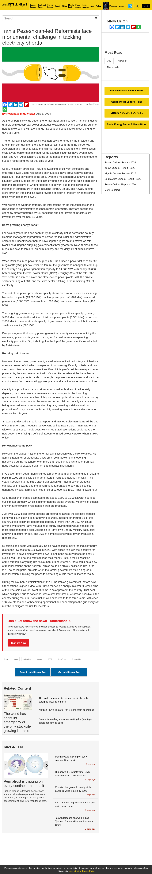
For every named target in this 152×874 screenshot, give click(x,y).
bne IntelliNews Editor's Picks (126, 90)
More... (121, 6)
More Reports (111, 190)
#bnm (6, 659)
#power (39, 659)
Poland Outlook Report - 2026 (120, 162)
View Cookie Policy (86, 871)
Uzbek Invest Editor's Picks (126, 102)
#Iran (16, 659)
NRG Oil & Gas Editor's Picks (126, 113)
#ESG (50, 659)
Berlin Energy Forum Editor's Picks (127, 124)
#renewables (76, 659)
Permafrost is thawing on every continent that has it (24, 783)
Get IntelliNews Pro (69, 672)
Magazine (113, 6)
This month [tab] (113, 67)
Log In (146, 6)
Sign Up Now (18, 643)
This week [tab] (121, 61)
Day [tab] (109, 61)
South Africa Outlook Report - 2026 (122, 179)
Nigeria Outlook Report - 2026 (120, 173)
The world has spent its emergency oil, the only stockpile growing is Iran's (17, 722)
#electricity (27, 659)
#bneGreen (62, 659)
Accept (72, 871)
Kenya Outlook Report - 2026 (119, 168)
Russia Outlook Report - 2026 (120, 184)
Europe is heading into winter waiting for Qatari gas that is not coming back (65, 721)
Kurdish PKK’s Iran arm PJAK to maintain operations (66, 710)
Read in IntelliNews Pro (33, 672)
